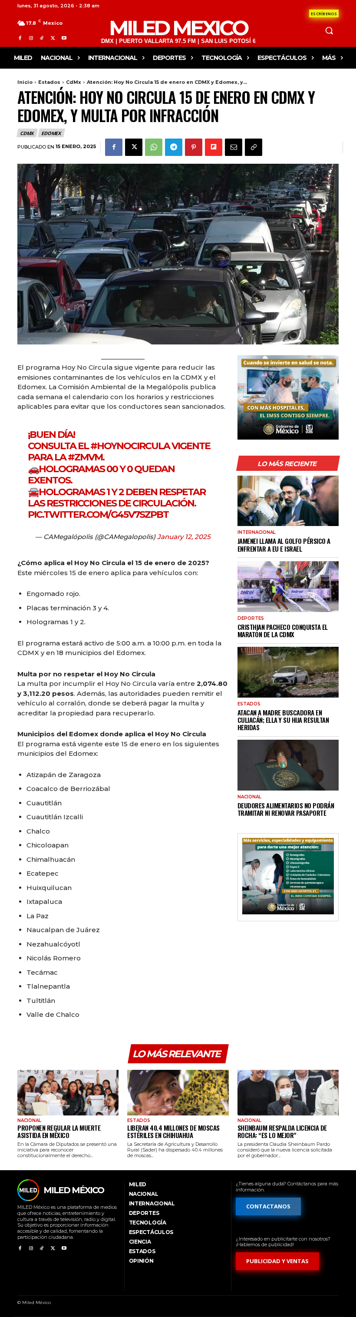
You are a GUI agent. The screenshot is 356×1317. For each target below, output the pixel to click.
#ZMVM (85, 457)
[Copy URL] (253, 147)
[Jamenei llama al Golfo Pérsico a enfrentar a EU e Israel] (288, 501)
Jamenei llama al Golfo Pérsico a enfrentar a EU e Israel (283, 544)
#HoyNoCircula (130, 446)
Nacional (249, 797)
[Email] (233, 147)
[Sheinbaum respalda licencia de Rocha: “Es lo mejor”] (288, 1092)
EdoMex (51, 133)
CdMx (73, 82)
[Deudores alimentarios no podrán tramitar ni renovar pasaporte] (288, 765)
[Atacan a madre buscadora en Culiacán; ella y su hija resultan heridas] (288, 672)
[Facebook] (19, 38)
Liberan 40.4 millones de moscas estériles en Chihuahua (173, 1131)
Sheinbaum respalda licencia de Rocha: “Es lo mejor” (282, 1131)
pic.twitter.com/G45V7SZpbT (98, 514)
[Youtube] (64, 38)
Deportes (250, 618)
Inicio (25, 82)
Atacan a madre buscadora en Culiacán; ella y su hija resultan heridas (283, 720)
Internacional (256, 532)
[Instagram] (30, 38)
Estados (49, 82)
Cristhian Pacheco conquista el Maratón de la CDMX (282, 630)
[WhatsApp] (153, 147)
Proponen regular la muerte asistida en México (58, 1131)
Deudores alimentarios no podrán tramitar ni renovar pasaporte (285, 809)
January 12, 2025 (184, 537)
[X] (52, 38)
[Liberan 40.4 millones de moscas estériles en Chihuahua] (177, 1092)
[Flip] (213, 147)
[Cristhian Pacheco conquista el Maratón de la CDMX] (288, 586)
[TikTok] (42, 38)
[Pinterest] (193, 147)
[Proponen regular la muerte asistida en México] (68, 1092)
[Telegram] (173, 147)
